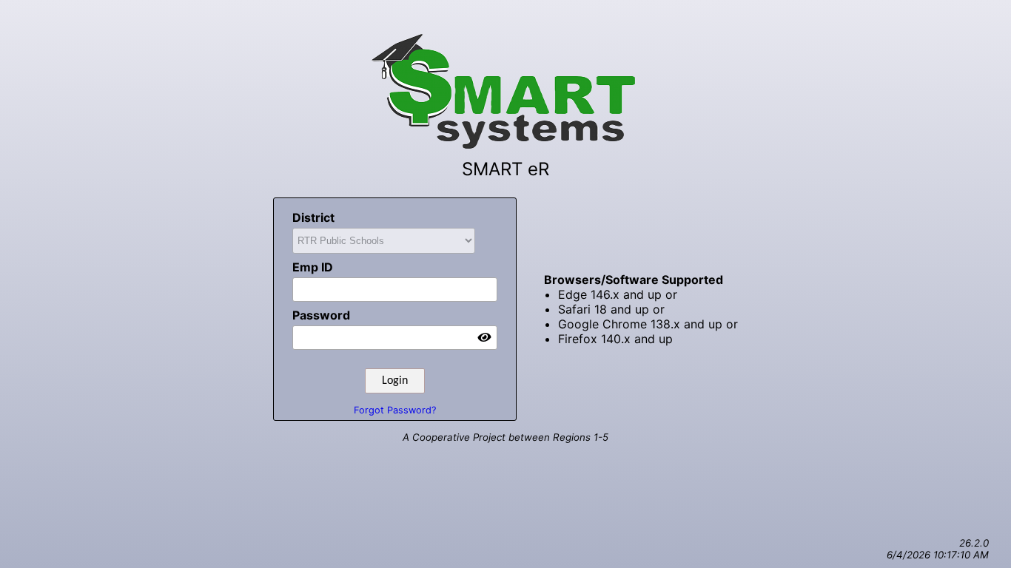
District (313, 217)
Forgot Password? (395, 410)
